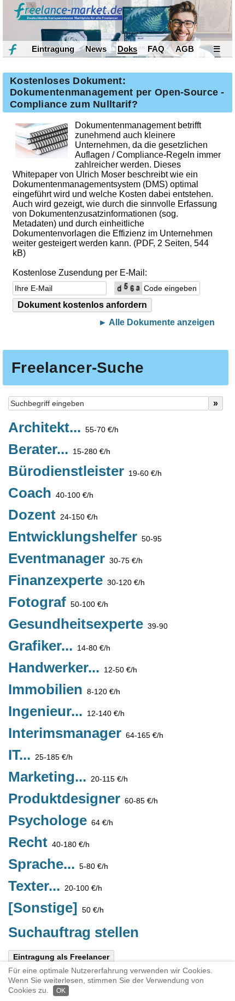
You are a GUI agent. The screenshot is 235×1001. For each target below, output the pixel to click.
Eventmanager (75, 559)
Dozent (53, 515)
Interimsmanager (85, 733)
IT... (40, 755)
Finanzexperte (76, 580)
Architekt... (63, 428)
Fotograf (58, 602)
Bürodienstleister (85, 471)
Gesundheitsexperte (88, 624)
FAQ (156, 48)
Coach (50, 493)
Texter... (55, 886)
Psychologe (60, 821)
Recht (49, 842)
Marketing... (68, 777)
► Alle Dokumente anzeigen (156, 322)
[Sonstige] (56, 908)
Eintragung (53, 48)
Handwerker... (72, 668)
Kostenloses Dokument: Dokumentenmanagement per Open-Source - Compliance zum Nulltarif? (117, 92)
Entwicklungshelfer (85, 537)
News (96, 48)
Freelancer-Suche (77, 367)
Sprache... (58, 864)
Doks (127, 48)
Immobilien (64, 690)
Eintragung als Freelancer (61, 956)
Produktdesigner (83, 799)
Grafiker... (59, 646)
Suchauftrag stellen (73, 932)
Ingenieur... (66, 711)
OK (61, 990)
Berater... (59, 449)
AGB (184, 48)
